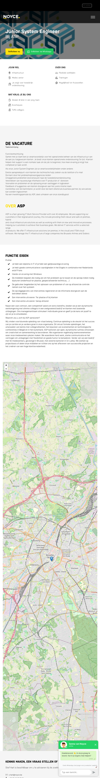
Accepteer (87, 5)
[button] (51, 558)
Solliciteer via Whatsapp (41, 51)
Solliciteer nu (14, 51)
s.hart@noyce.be (15, 775)
